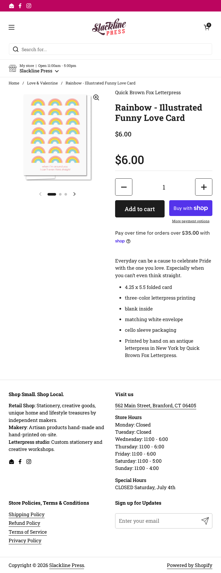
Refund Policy (24, 523)
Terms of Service (28, 531)
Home (14, 83)
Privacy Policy (25, 540)
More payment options (190, 221)
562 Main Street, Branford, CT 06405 (155, 405)
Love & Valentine (42, 83)
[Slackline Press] (109, 27)
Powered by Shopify (189, 565)
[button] (42, 68)
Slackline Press (66, 565)
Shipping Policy (27, 514)
